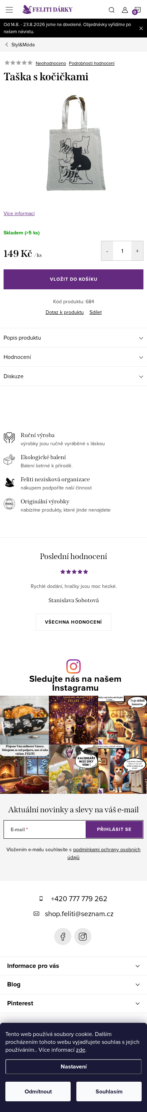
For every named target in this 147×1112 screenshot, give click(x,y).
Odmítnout (38, 1091)
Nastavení (74, 1066)
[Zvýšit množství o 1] (137, 250)
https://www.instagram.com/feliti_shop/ (82, 936)
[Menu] (9, 9)
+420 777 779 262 (79, 898)
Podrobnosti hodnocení (92, 63)
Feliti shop (62, 936)
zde (80, 1049)
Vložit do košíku (73, 279)
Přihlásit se (114, 829)
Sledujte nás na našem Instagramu (75, 683)
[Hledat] (111, 9)
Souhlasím (109, 1091)
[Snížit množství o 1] (107, 250)
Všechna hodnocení (73, 622)
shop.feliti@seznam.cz (79, 913)
